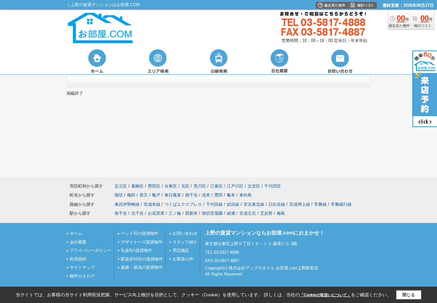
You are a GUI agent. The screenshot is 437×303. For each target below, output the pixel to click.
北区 (185, 186)
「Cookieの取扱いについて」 (325, 295)
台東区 (170, 186)
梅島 (281, 213)
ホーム (76, 233)
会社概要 (78, 242)
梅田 (131, 195)
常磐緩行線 (341, 204)
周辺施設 (180, 250)
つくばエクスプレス (183, 204)
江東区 (216, 186)
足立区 (121, 186)
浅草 (206, 195)
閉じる (408, 294)
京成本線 (152, 204)
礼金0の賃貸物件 (136, 250)
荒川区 (200, 186)
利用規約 (78, 259)
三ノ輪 (175, 213)
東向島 (245, 195)
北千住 (137, 213)
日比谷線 (276, 204)
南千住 (191, 195)
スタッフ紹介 (184, 242)
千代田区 (272, 186)
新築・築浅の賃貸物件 (142, 267)
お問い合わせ (184, 233)
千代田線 (214, 204)
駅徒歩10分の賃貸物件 (142, 259)
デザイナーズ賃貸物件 (142, 242)
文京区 (254, 186)
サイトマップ (82, 267)
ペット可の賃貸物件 (139, 233)
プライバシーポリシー (90, 250)
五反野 (266, 213)
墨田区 (154, 186)
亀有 (231, 195)
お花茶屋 (156, 213)
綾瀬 (231, 213)
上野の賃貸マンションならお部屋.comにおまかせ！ (264, 232)
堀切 (119, 195)
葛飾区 (137, 186)
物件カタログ (82, 276)
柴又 (143, 195)
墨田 (218, 195)
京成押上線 (299, 204)
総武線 (233, 204)
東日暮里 (172, 195)
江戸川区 (235, 186)
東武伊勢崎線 (127, 204)
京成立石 (247, 213)
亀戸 (156, 195)
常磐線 (320, 204)
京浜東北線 (253, 204)
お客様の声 (182, 259)
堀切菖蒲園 (212, 213)
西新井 (191, 213)
